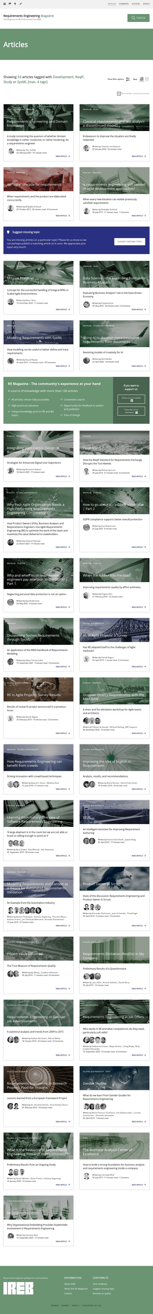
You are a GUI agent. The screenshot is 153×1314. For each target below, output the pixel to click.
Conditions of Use (91, 1305)
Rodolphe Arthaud (33, 206)
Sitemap (55, 1305)
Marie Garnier (113, 783)
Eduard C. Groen (38, 783)
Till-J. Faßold (30, 150)
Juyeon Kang (130, 839)
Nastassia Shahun (33, 469)
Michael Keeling (117, 727)
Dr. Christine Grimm (40, 1105)
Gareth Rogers (107, 657)
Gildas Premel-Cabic (34, 660)
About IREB (69, 1283)
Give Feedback (100, 1283)
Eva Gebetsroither (125, 1112)
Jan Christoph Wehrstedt (33, 919)
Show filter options (116, 79)
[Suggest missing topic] (15, 4)
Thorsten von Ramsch (110, 146)
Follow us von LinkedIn (131, 398)
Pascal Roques (31, 359)
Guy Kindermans (108, 526)
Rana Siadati (21, 849)
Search (146, 4)
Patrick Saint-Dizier (129, 783)
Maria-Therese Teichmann (103, 1112)
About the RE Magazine (76, 1288)
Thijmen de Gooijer (100, 727)
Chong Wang (128, 1046)
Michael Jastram (108, 470)
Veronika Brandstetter (54, 919)
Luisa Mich (97, 982)
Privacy (75, 1305)
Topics (140, 18)
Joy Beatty (35, 972)
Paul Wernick (34, 849)
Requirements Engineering (28, 17)
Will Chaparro (131, 727)
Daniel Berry (124, 982)
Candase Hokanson (49, 972)
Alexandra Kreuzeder (105, 1115)
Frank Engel (132, 913)
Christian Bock (31, 1235)
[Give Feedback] (10, 4)
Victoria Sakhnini (110, 982)
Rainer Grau (30, 300)
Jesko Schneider (119, 913)
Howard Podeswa (32, 541)
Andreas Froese (14, 919)
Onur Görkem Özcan (59, 1105)
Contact (68, 1293)
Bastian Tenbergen (24, 916)
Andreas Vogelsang (42, 916)
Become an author (102, 1293)
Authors (136, 4)
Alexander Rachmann (101, 913)
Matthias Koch (53, 783)
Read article (61, 156)
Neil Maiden (106, 359)
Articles (112, 4)
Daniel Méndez (23, 1178)
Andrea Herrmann (39, 1038)
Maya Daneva (115, 1046)
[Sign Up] (4, 4)
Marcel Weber (54, 1038)
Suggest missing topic (129, 241)
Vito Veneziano (47, 849)
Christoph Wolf (107, 1175)
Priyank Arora (107, 303)
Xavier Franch (36, 1178)
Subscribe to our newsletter (131, 411)
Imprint (65, 1305)
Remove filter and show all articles (135, 93)
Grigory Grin (106, 594)
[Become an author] (21, 4)
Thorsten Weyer (59, 916)
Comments (124, 4)
